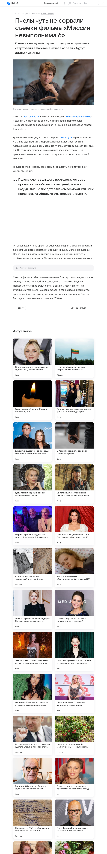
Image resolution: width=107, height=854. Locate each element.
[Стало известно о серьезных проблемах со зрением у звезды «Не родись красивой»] (74, 777)
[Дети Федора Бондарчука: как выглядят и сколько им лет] (74, 819)
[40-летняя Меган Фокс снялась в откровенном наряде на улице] (32, 693)
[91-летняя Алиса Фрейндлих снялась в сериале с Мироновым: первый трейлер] (74, 484)
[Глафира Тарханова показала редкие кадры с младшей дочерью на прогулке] (74, 609)
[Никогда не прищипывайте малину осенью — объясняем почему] (74, 735)
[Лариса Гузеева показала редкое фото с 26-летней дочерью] (74, 400)
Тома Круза (65, 137)
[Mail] (8, 3)
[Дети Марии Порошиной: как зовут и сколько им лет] (32, 484)
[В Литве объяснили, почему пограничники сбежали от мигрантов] (74, 358)
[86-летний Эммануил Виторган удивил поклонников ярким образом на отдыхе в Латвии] (32, 777)
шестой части (31, 116)
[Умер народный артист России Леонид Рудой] (32, 400)
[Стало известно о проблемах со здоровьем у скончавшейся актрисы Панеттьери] (32, 358)
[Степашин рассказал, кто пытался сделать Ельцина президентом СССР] (32, 735)
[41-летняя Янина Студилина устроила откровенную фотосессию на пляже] (74, 693)
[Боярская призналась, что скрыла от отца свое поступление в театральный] (74, 651)
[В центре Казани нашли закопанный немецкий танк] (32, 567)
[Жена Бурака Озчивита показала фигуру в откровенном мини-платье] (32, 651)
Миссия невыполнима (78, 116)
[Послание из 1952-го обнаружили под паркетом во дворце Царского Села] (32, 819)
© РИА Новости (47, 14)
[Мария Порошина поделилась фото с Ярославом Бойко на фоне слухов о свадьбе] (32, 525)
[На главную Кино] (14, 3)
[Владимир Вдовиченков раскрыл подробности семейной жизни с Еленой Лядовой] (32, 442)
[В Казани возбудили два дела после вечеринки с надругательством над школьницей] (74, 442)
